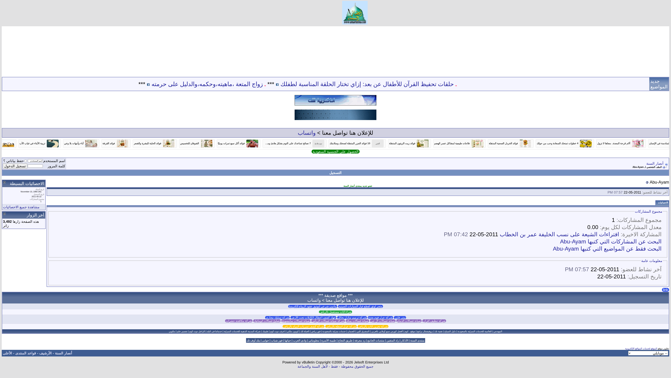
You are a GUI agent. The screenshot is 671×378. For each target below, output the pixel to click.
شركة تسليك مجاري (277, 317)
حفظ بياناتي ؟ (13, 161)
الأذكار (404, 340)
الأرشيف (45, 353)
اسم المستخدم (54, 161)
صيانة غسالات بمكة (357, 320)
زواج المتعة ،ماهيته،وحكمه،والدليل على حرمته (228, 84)
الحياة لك (305, 331)
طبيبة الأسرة (328, 340)
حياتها (288, 340)
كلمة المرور (56, 166)
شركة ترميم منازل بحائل (352, 317)
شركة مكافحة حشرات (238, 320)
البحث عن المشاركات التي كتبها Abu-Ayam (611, 241)
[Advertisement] (335, 50)
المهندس (498, 331)
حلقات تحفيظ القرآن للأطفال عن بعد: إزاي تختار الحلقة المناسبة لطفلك (388, 84)
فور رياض (315, 331)
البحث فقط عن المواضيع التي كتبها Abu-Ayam (607, 249)
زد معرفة (360, 340)
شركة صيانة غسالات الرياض (328, 320)
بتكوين (172, 331)
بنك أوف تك (253, 340)
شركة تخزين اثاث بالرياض (373, 326)
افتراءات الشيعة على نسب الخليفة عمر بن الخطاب (559, 234)
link (665, 290)
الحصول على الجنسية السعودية (336, 151)
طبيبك (265, 331)
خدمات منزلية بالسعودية (334, 331)
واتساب (307, 133)
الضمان (351, 331)
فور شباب (277, 340)
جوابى (265, 340)
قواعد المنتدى (25, 353)
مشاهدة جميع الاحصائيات (21, 207)
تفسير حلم (182, 331)
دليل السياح (450, 331)
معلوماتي (314, 340)
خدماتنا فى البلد (214, 331)
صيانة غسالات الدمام (409, 320)
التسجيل (335, 173)
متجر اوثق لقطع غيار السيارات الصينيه (360, 306)
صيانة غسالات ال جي (383, 320)
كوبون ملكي (293, 331)
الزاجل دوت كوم (197, 331)
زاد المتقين (393, 340)
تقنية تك (439, 331)
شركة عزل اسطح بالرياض (341, 326)
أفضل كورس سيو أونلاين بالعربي (387, 331)
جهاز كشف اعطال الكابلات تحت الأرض (313, 317)
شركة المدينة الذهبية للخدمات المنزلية (242, 331)
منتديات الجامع (375, 340)
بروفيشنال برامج (425, 331)
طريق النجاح (345, 340)
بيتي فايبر (400, 317)
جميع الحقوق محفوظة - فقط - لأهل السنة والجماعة (335, 366)
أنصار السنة (654, 163)
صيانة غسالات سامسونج (296, 320)
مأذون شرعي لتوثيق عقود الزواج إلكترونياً (312, 306)
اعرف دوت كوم (277, 331)
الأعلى (7, 353)
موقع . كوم (410, 331)
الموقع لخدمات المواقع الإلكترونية (641, 348)
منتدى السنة (417, 340)
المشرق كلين (363, 331)
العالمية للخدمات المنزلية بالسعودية (475, 331)
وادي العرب (299, 340)
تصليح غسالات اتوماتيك (267, 320)
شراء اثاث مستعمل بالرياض (335, 311)
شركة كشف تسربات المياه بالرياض (303, 326)
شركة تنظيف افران (434, 320)
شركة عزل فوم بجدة (380, 317)
